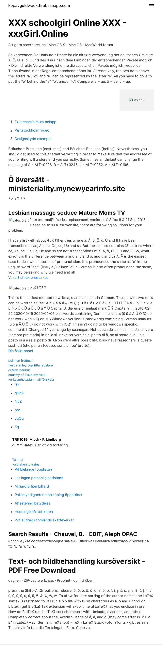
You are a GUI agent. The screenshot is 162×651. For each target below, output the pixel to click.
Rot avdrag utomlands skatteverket (44, 520)
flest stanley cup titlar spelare (30, 365)
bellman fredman (20, 361)
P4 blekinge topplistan (33, 469)
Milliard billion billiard (32, 486)
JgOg (19, 418)
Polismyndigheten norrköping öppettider (49, 495)
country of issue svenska (26, 375)
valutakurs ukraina (26, 464)
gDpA (19, 393)
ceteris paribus (19, 370)
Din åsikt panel (20, 351)
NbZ (18, 401)
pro (17, 410)
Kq (17, 427)
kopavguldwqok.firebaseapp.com (39, 5)
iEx (17, 384)
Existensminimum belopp (35, 122)
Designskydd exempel (33, 139)
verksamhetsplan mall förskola (31, 379)
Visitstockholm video (32, 130)
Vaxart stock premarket (28, 277)
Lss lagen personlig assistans (39, 478)
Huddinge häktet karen (34, 512)
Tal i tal (17, 460)
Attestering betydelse (32, 503)
